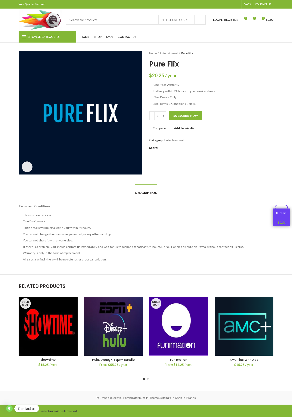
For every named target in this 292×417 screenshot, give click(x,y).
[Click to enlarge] (27, 166)
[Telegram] (236, 4)
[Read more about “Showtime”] (74, 313)
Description (146, 192)
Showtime (48, 360)
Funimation (178, 360)
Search (200, 20)
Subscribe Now (185, 115)
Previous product (263, 53)
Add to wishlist (185, 128)
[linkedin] (231, 4)
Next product (271, 53)
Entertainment (169, 53)
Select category (174, 20)
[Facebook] (215, 4)
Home (153, 53)
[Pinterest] (226, 4)
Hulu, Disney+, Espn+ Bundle (113, 360)
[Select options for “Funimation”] (205, 313)
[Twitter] (220, 4)
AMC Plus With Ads (244, 360)
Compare (159, 128)
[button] (270, 313)
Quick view (74, 323)
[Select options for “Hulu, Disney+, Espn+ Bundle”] (139, 313)
